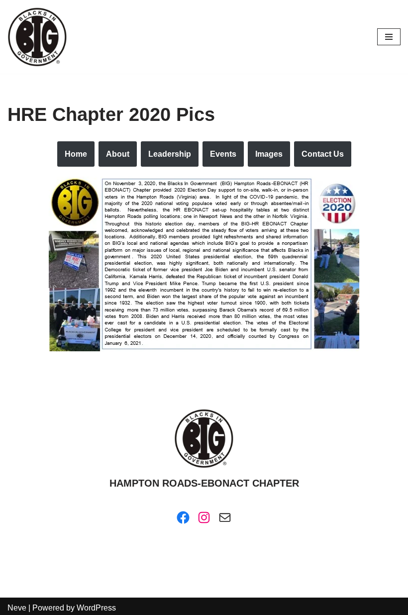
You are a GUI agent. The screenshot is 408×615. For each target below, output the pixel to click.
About (117, 154)
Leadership (169, 154)
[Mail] (224, 517)
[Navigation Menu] (389, 36)
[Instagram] (204, 517)
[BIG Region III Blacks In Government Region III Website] (37, 37)
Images (269, 154)
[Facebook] (183, 517)
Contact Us (323, 154)
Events (223, 154)
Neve (16, 608)
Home (76, 154)
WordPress (96, 608)
